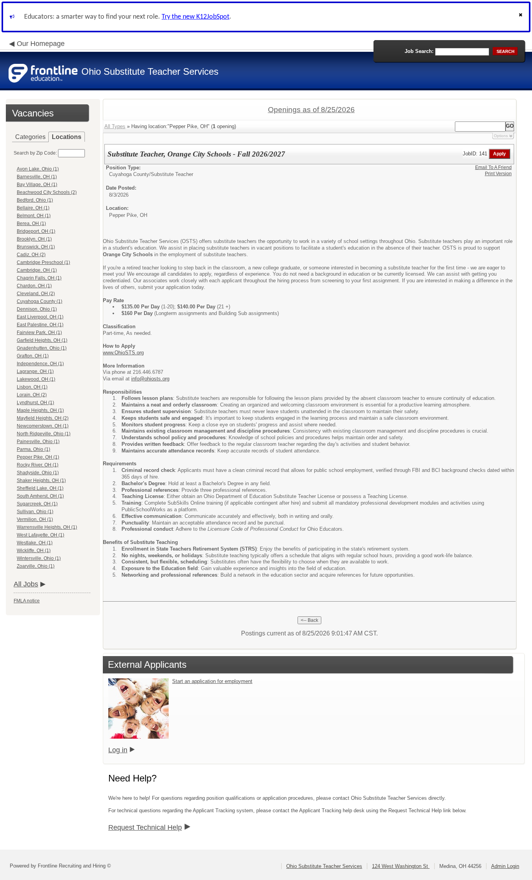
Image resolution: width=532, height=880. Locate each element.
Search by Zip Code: (35, 153)
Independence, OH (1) (40, 363)
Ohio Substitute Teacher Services (324, 866)
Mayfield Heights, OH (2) (43, 418)
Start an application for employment (212, 681)
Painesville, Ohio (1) (38, 441)
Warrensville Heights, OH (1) (47, 527)
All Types (114, 126)
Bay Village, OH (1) (37, 184)
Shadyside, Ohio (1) (38, 472)
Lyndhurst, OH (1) (35, 402)
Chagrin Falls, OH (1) (39, 278)
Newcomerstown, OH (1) (43, 426)
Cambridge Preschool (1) (43, 262)
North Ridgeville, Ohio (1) (43, 433)
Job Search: (419, 51)
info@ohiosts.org (150, 379)
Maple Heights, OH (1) (40, 410)
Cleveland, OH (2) (36, 293)
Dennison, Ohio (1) (37, 309)
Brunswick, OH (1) (36, 247)
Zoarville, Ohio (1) (36, 566)
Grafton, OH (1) (33, 356)
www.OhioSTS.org (123, 353)
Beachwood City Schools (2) (47, 192)
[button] (521, 16)
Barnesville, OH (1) (37, 177)
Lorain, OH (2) (32, 395)
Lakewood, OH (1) (36, 379)
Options (501, 136)
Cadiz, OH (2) (31, 254)
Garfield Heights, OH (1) (42, 340)
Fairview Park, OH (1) (39, 332)
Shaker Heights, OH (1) (41, 480)
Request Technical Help (145, 827)
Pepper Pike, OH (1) (38, 457)
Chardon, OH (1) (34, 286)
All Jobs (26, 584)
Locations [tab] (66, 137)
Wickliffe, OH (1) (34, 550)
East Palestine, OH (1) (40, 324)
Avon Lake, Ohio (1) (38, 169)
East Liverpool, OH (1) (40, 317)
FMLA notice (27, 601)
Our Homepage (41, 44)
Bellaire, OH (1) (33, 208)
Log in (117, 749)
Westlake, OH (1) (35, 543)
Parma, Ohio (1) (33, 449)
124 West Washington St (401, 866)
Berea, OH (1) (31, 223)
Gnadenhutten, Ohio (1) (42, 348)
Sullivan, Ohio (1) (35, 511)
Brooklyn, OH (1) (34, 239)
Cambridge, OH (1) (37, 270)
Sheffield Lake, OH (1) (40, 488)
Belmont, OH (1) (34, 215)
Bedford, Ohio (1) (35, 200)
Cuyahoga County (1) (39, 301)
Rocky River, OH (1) (37, 465)
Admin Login (505, 866)
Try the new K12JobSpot (195, 17)
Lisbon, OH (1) (32, 387)
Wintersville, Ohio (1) (39, 558)
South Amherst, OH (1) (40, 496)
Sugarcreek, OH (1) (37, 504)
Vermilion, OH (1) (35, 519)
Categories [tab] (30, 137)
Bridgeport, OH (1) (36, 231)
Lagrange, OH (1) (35, 371)
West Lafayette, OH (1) (40, 535)
